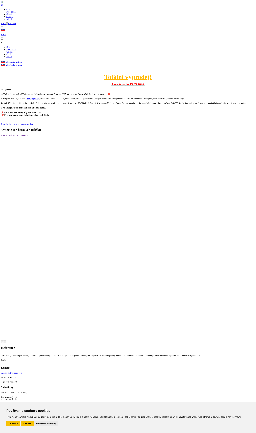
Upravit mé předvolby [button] (46, 423)
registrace (18, 62)
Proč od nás (11, 12)
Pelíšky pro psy (33, 99)
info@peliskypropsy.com (11, 373)
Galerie (9, 14)
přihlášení (10, 62)
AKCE (9, 19)
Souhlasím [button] (13, 423)
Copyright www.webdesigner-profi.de (17, 124)
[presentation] (2, 342)
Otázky (9, 16)
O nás (8, 9)
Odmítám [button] (27, 423)
